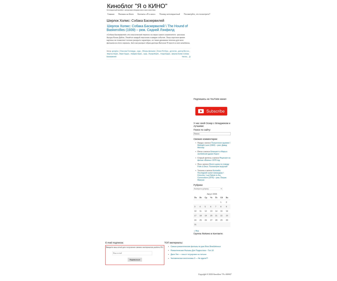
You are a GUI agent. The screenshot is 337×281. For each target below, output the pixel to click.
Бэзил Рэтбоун (162, 51)
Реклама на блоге (126, 14)
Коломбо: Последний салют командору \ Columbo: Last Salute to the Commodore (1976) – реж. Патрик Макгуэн (211, 175)
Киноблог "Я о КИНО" (137, 6)
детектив (173, 51)
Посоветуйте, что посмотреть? (197, 14)
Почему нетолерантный (169, 14)
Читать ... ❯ (186, 57)
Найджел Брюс (136, 54)
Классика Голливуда (127, 51)
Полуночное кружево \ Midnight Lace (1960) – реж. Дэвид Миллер (213, 145)
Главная (110, 14)
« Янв (196, 231)
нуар (139, 51)
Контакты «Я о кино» (146, 14)
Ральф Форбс (154, 54)
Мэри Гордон (124, 54)
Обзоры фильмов (148, 51)
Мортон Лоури (112, 54)
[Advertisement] (212, 58)
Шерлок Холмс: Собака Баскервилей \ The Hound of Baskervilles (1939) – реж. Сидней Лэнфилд (147, 28)
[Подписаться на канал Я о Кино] (212, 111)
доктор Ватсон (183, 51)
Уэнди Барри (165, 54)
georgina (115, 51)
